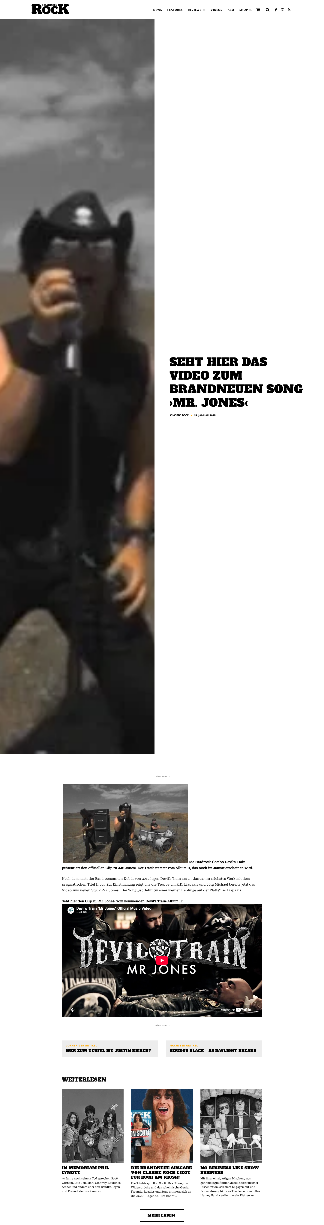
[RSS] (289, 10)
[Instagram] (282, 10)
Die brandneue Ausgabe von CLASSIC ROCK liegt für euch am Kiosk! (161, 1172)
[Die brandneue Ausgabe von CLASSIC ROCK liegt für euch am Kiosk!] (162, 1126)
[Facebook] (275, 10)
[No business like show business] (231, 1126)
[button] (267, 10)
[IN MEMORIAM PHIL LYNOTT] (93, 1126)
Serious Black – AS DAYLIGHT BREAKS (213, 1050)
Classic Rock (179, 415)
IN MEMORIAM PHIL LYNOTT (85, 1170)
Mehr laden (161, 1215)
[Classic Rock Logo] (50, 9)
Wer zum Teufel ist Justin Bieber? (108, 1050)
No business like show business (229, 1170)
